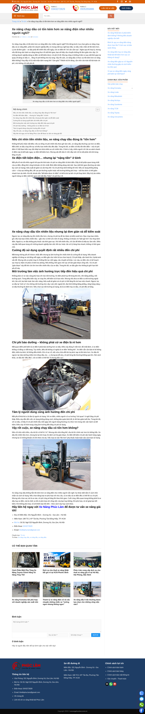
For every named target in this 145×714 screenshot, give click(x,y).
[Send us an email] (131, 2)
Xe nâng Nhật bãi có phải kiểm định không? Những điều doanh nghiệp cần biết (120, 35)
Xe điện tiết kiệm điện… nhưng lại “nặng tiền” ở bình (30, 115)
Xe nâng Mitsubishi (115, 96)
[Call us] (111, 684)
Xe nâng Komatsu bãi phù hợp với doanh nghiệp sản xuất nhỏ (25, 601)
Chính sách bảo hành (115, 667)
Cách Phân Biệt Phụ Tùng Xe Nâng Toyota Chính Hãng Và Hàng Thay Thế (24, 572)
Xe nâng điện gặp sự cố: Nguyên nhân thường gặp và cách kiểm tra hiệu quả (120, 64)
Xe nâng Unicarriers (115, 117)
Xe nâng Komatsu (114, 88)
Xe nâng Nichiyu (114, 100)
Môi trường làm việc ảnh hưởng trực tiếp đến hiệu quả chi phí (33, 123)
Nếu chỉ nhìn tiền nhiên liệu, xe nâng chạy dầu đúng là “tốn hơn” (34, 113)
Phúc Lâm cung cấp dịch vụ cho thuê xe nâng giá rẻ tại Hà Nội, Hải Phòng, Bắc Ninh (87, 572)
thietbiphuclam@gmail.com (29, 530)
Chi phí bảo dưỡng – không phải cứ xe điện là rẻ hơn (31, 126)
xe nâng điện (42, 537)
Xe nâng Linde (113, 92)
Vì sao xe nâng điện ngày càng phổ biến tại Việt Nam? (119, 72)
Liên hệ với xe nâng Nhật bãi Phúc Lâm (29, 700)
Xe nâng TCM (113, 109)
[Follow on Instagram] (122, 2)
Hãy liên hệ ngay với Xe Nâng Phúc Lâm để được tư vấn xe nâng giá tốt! (37, 133)
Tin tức (24, 21)
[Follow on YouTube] (114, 684)
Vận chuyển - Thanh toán (116, 679)
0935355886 (87, 9)
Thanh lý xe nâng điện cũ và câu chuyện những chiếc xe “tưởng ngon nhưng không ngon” (56, 602)
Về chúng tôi (19, 696)
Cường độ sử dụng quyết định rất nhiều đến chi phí (30, 120)
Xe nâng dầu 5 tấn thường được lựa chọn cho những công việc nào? (87, 602)
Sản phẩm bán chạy (115, 84)
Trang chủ (16, 21)
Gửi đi (95, 635)
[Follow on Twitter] (126, 2)
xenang (35, 37)
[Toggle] (132, 88)
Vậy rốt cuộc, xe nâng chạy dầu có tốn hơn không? (30, 131)
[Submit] (111, 16)
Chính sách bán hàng (115, 671)
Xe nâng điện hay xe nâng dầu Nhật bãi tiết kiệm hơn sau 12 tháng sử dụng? (119, 54)
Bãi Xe (16, 522)
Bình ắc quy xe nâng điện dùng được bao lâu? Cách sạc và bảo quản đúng (120, 45)
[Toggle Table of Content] (96, 109)
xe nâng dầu (34, 537)
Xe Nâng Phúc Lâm (51, 506)
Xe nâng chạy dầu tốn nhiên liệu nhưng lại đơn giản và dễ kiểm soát (36, 118)
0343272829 (58, 9)
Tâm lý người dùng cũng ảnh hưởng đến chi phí (29, 128)
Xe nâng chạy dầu (23, 537)
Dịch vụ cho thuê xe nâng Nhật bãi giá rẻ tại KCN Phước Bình (56, 571)
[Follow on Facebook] (118, 2)
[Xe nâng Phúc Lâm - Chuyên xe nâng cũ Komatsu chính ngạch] (25, 8)
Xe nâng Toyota (113, 113)
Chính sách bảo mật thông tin (118, 675)
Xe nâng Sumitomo (115, 104)
